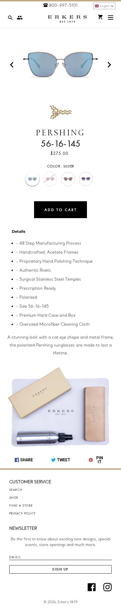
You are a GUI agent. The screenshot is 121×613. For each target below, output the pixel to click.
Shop (13, 498)
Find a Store (21, 505)
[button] (104, 6)
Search (16, 490)
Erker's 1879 (67, 602)
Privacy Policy (22, 513)
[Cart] (100, 17)
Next (109, 64)
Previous (11, 64)
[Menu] (110, 18)
